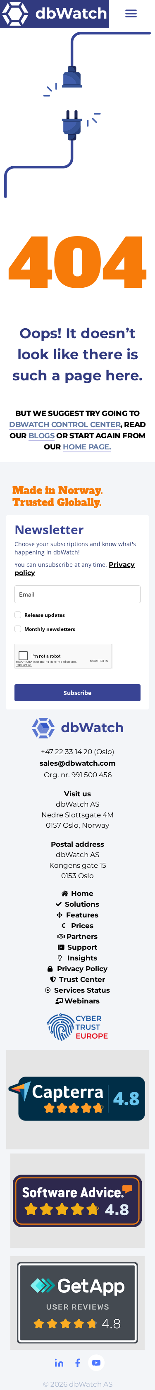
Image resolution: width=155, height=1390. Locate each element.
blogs (42, 435)
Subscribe (77, 693)
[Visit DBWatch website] (54, 14)
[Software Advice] (77, 1201)
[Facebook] (77, 1362)
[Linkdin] (59, 1362)
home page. (87, 446)
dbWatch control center (64, 424)
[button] (131, 14)
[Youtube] (96, 1362)
